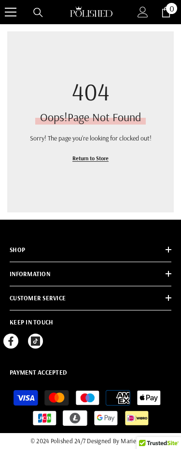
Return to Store (90, 158)
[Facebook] (10, 341)
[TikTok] (35, 341)
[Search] (38, 12)
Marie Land (136, 441)
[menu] (10, 12)
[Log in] (143, 12)
